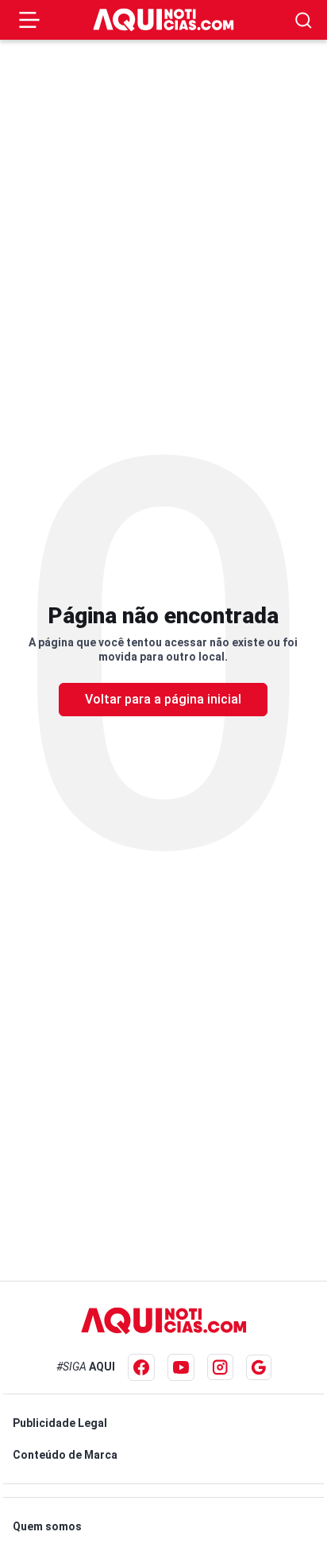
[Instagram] (220, 1367)
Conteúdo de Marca (65, 1454)
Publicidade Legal (60, 1423)
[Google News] (258, 1367)
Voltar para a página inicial (163, 699)
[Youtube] (180, 1367)
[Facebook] (141, 1367)
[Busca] (303, 20)
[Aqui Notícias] (163, 20)
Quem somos (47, 1526)
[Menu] (29, 20)
